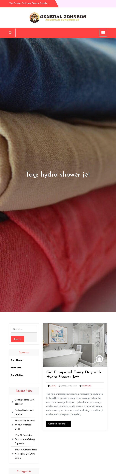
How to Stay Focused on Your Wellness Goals (25, 424)
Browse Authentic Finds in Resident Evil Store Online (26, 454)
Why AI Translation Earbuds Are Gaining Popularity (25, 439)
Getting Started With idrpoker (24, 401)
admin (53, 386)
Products (86, 386)
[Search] (10, 32)
